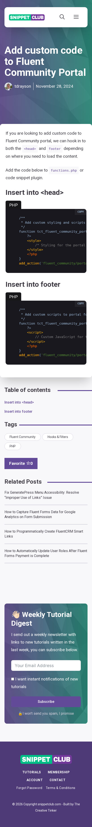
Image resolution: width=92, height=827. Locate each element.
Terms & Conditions (60, 788)
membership (59, 772)
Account (35, 780)
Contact (58, 780)
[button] (80, 212)
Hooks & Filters (58, 437)
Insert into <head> (19, 402)
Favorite (21, 463)
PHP (13, 446)
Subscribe (46, 701)
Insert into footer (18, 411)
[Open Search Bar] (62, 17)
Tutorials (31, 772)
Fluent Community (23, 437)
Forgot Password (29, 788)
